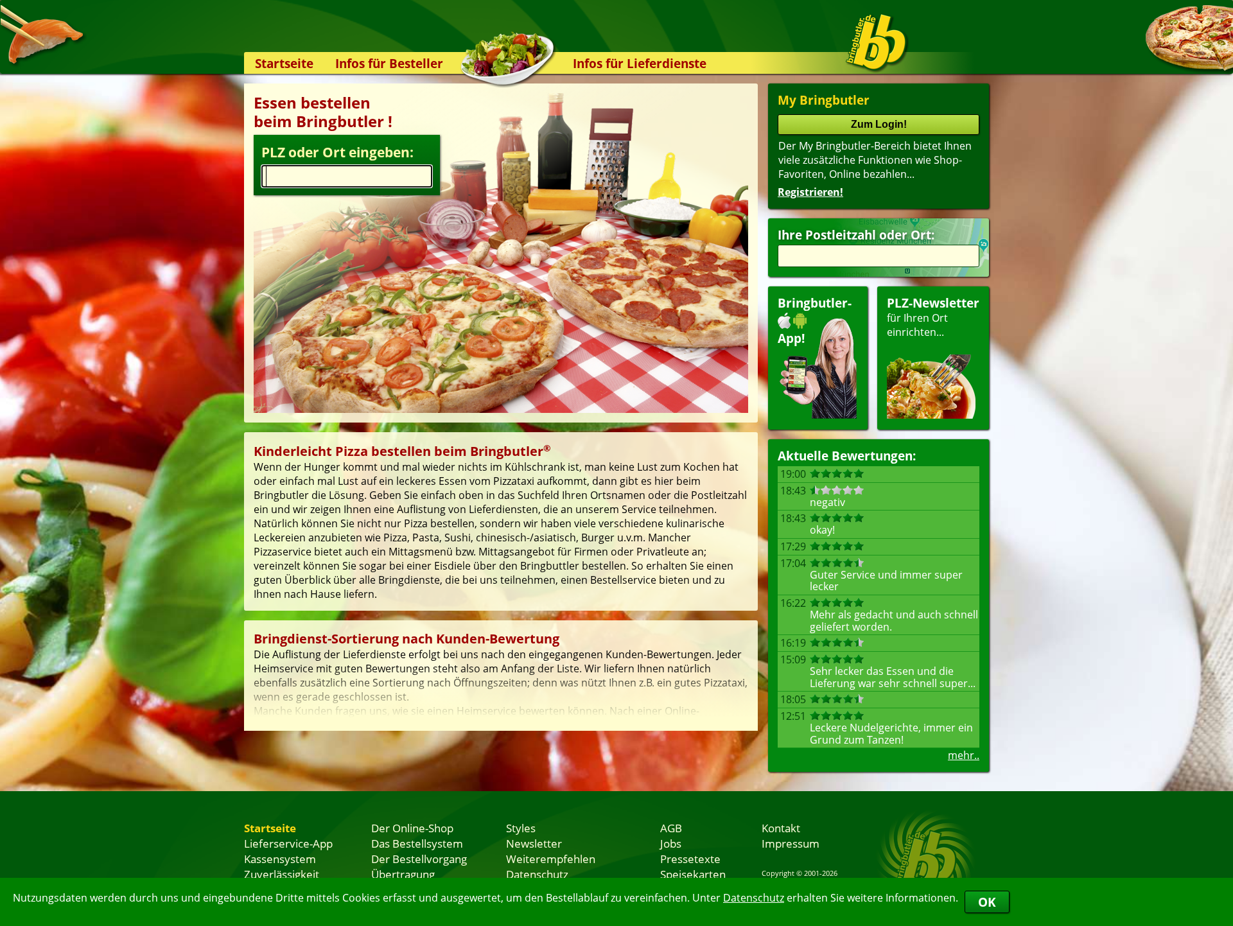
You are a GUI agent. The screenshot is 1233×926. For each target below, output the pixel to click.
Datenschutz (753, 898)
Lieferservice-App (288, 843)
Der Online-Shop (412, 827)
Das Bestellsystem (417, 843)
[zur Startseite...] (876, 42)
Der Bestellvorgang (419, 858)
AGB (671, 827)
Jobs (670, 843)
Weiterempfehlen (550, 858)
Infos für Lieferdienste (639, 63)
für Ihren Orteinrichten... (933, 317)
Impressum (790, 843)
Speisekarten (693, 874)
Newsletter (534, 843)
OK (987, 902)
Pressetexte (690, 858)
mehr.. (963, 755)
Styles (521, 827)
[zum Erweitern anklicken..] (501, 699)
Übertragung (403, 874)
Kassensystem (280, 858)
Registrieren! (810, 192)
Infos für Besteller (389, 63)
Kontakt (781, 827)
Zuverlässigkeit (281, 874)
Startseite (284, 63)
